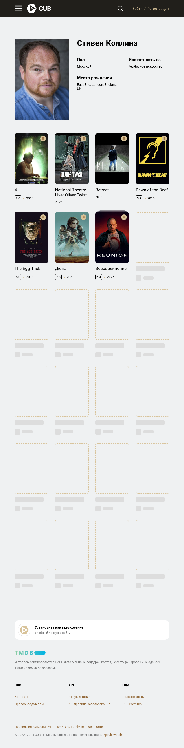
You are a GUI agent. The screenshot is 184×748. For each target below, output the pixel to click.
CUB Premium (132, 704)
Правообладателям (29, 704)
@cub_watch (113, 735)
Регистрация (158, 8)
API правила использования (89, 704)
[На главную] (39, 8)
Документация (79, 697)
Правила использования (33, 726)
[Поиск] (120, 8)
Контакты (22, 697)
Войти (137, 8)
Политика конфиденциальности (79, 726)
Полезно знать (133, 697)
